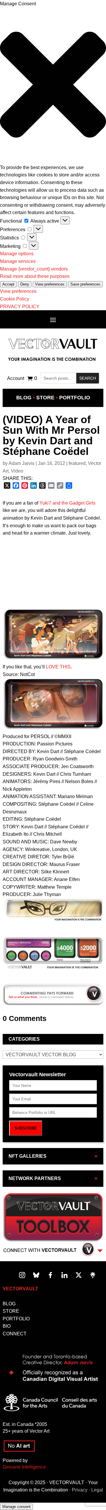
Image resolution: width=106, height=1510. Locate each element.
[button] (53, 86)
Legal (97, 1489)
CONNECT (14, 1333)
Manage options (17, 253)
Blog (24, 398)
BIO (7, 1326)
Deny (24, 284)
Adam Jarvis (21, 463)
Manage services (18, 261)
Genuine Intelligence (24, 1466)
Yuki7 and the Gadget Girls (67, 502)
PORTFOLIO (16, 1318)
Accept (8, 284)
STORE (11, 1311)
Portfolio (74, 398)
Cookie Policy (14, 298)
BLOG (9, 1303)
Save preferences (85, 284)
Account (15, 378)
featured (77, 463)
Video (17, 470)
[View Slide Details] (53, 953)
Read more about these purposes (34, 276)
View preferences (49, 284)
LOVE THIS (58, 666)
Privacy (79, 1489)
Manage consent (16, 1506)
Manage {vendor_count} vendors (34, 268)
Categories (24, 1039)
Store (45, 398)
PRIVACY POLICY (19, 306)
